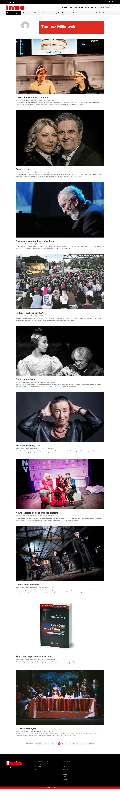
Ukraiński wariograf (26, 728)
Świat (70, 7)
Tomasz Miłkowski (30, 100)
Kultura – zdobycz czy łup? (29, 313)
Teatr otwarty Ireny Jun (28, 445)
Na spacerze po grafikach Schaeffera (35, 241)
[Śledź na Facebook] (109, 2)
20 (77, 743)
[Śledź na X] (112, 2)
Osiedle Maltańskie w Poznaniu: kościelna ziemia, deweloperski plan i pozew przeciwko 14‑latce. (62, 13)
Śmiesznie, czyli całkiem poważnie (33, 656)
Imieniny (8, 2)
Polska (64, 7)
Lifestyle (101, 7)
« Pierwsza (39, 743)
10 (73, 743)
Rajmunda (24, 2)
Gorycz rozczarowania (27, 584)
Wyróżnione (51, 100)
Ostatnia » (91, 743)
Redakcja (36, 769)
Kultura (93, 7)
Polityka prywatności (40, 764)
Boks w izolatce (24, 169)
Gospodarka (78, 7)
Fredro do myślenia (25, 379)
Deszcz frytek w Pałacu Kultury (32, 97)
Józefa (19, 2)
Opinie (86, 7)
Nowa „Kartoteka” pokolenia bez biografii (37, 513)
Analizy (108, 7)
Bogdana (14, 2)
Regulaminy (37, 766)
